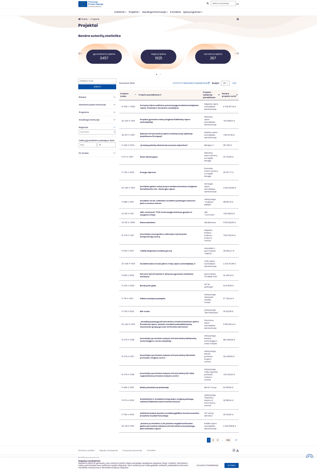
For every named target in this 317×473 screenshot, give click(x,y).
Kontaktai (175, 12)
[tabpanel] (158, 53)
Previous (80, 53)
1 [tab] (156, 74)
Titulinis (84, 19)
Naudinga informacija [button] (154, 12)
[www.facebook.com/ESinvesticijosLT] (233, 450)
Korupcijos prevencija (132, 450)
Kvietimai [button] (119, 12)
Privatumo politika (86, 450)
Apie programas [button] (192, 12)
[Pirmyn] (235, 440)
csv (234, 83)
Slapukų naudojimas (108, 450)
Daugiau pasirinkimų (207, 465)
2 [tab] (160, 74)
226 (228, 440)
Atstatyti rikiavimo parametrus (190, 83)
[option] (97, 132)
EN (237, 4)
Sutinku (231, 465)
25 (224, 83)
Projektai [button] (133, 12)
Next (237, 53)
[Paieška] (207, 3)
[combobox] (97, 132)
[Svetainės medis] (237, 450)
